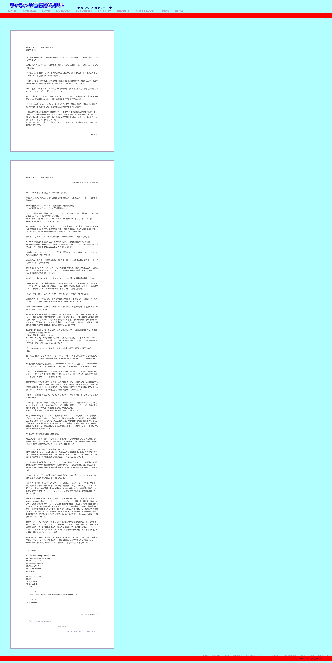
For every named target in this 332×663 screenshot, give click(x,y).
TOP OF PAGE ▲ (325, 655)
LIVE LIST (104, 11)
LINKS (164, 11)
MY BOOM (63, 11)
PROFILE (123, 11)
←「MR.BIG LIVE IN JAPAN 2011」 (40, 621)
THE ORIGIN (84, 11)
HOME (12, 11)
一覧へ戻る (62, 626)
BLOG (179, 11)
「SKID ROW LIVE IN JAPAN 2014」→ (82, 632)
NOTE (46, 11)
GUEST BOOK (145, 11)
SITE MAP (29, 11)
